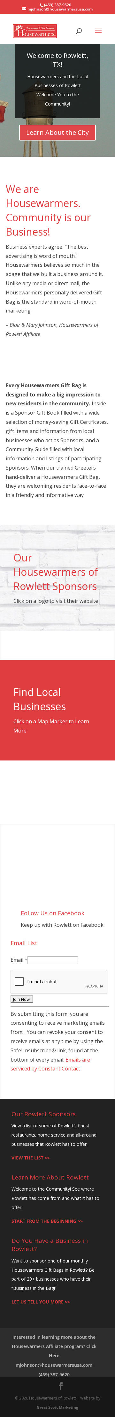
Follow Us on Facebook (52, 913)
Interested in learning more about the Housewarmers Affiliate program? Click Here (54, 1346)
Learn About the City (57, 132)
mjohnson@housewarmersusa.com (54, 1365)
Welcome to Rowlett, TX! (57, 60)
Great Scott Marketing (57, 1407)
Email (19, 959)
